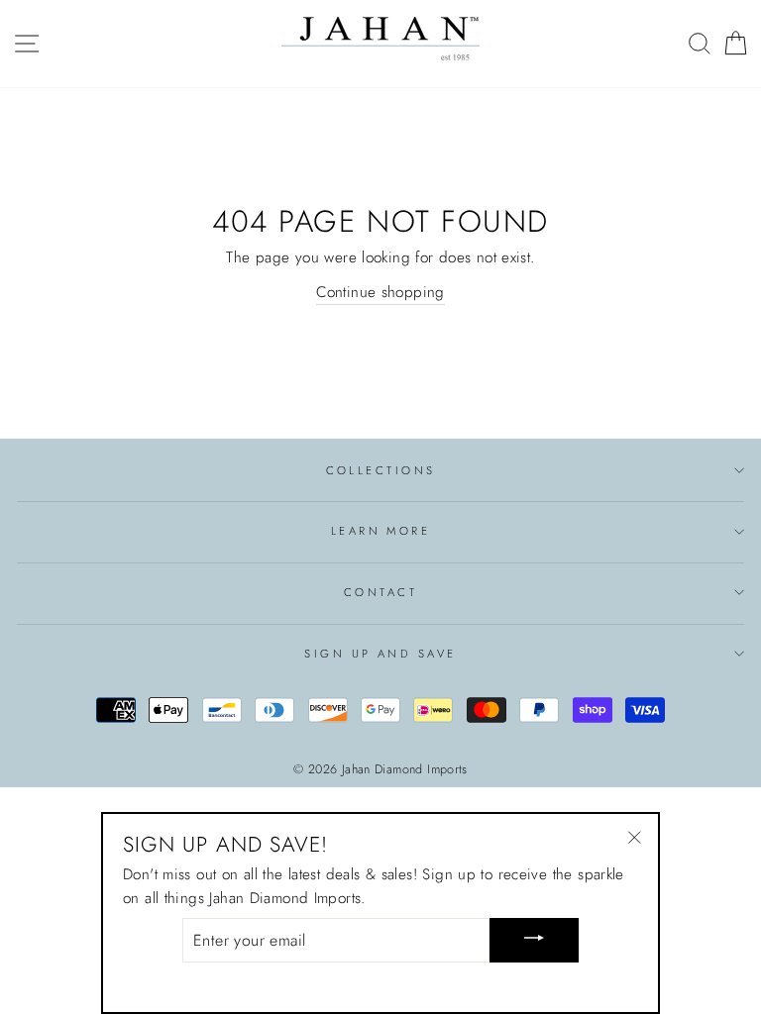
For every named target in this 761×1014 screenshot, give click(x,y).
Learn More (380, 531)
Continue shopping (380, 292)
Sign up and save (380, 653)
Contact (380, 592)
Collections (381, 470)
